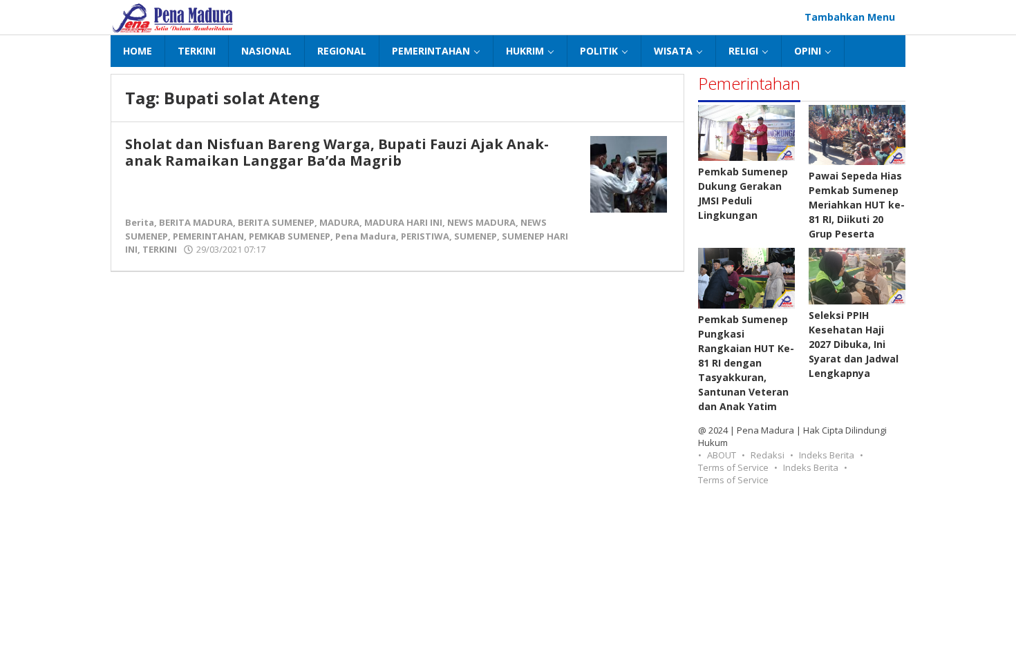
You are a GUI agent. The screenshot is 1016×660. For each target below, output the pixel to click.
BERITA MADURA (196, 222)
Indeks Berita (826, 455)
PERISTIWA (425, 236)
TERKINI (159, 249)
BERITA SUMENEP (276, 222)
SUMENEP (475, 236)
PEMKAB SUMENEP (289, 236)
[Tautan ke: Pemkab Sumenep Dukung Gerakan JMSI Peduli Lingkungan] (746, 133)
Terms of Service (733, 467)
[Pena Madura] (173, 16)
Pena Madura (365, 236)
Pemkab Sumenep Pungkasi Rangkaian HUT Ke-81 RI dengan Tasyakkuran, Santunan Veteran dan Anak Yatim (746, 363)
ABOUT (721, 455)
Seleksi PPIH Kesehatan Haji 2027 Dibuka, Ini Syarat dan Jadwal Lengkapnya (854, 344)
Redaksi (767, 455)
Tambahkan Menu (850, 16)
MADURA (339, 222)
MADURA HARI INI (403, 222)
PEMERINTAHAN (208, 236)
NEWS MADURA (481, 222)
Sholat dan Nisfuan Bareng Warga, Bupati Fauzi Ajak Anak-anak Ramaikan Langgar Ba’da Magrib (337, 152)
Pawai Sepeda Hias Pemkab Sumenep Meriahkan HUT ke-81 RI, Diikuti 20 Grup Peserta (857, 204)
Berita (139, 222)
